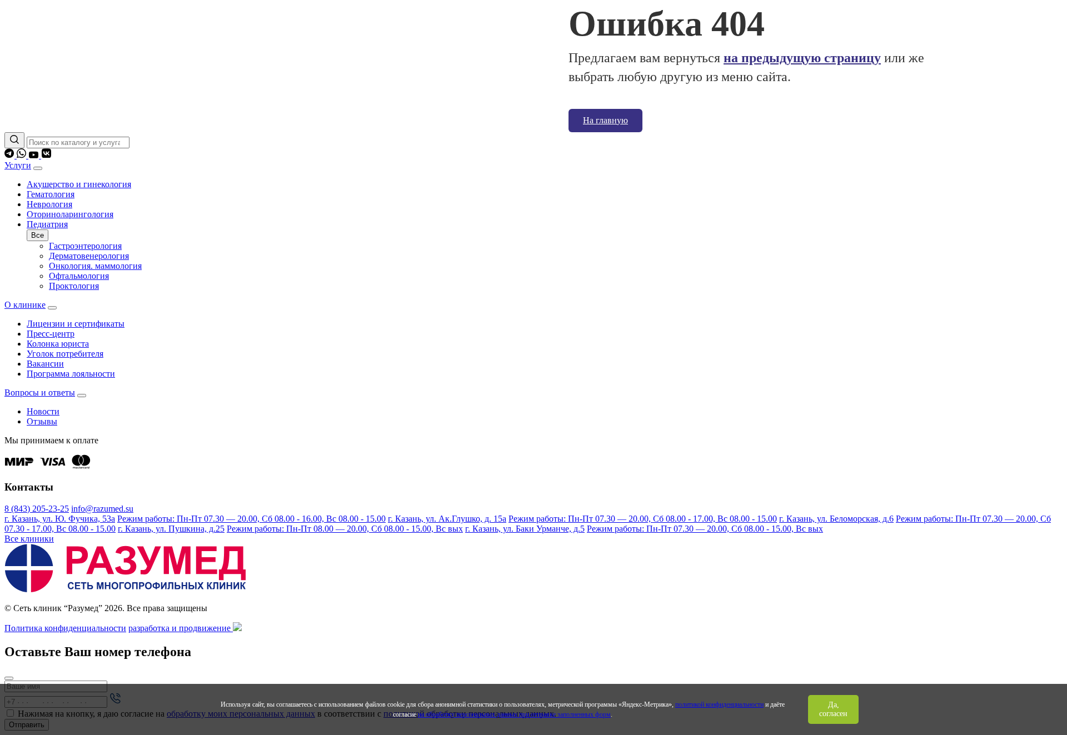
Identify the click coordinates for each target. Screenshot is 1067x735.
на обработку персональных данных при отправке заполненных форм (514, 714)
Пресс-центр (50, 333)
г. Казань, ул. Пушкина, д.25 (171, 528)
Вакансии (45, 363)
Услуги (17, 165)
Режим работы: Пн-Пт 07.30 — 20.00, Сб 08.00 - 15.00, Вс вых (705, 528)
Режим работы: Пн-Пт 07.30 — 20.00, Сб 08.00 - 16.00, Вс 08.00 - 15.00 (251, 518)
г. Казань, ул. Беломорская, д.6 (836, 518)
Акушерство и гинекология (79, 184)
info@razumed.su (102, 508)
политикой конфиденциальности (719, 704)
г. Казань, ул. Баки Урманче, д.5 (525, 528)
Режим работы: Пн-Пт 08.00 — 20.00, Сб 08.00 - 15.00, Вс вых (345, 528)
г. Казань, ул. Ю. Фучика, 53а (59, 518)
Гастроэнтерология (85, 246)
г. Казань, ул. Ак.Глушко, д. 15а (447, 518)
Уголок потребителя (65, 353)
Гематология (50, 194)
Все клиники (29, 538)
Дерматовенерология (89, 256)
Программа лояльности (71, 373)
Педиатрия (47, 224)
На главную (605, 120)
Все (37, 235)
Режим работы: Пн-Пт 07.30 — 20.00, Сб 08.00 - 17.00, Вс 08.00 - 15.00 (642, 518)
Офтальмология (79, 276)
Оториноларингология (70, 214)
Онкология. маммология (95, 266)
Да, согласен (833, 709)
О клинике (25, 304)
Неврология (49, 204)
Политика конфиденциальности (65, 628)
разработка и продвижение (180, 628)
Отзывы (42, 421)
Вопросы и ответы (39, 392)
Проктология (74, 286)
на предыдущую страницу (802, 58)
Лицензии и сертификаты (75, 323)
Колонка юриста (58, 343)
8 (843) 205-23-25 (36, 508)
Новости (43, 411)
